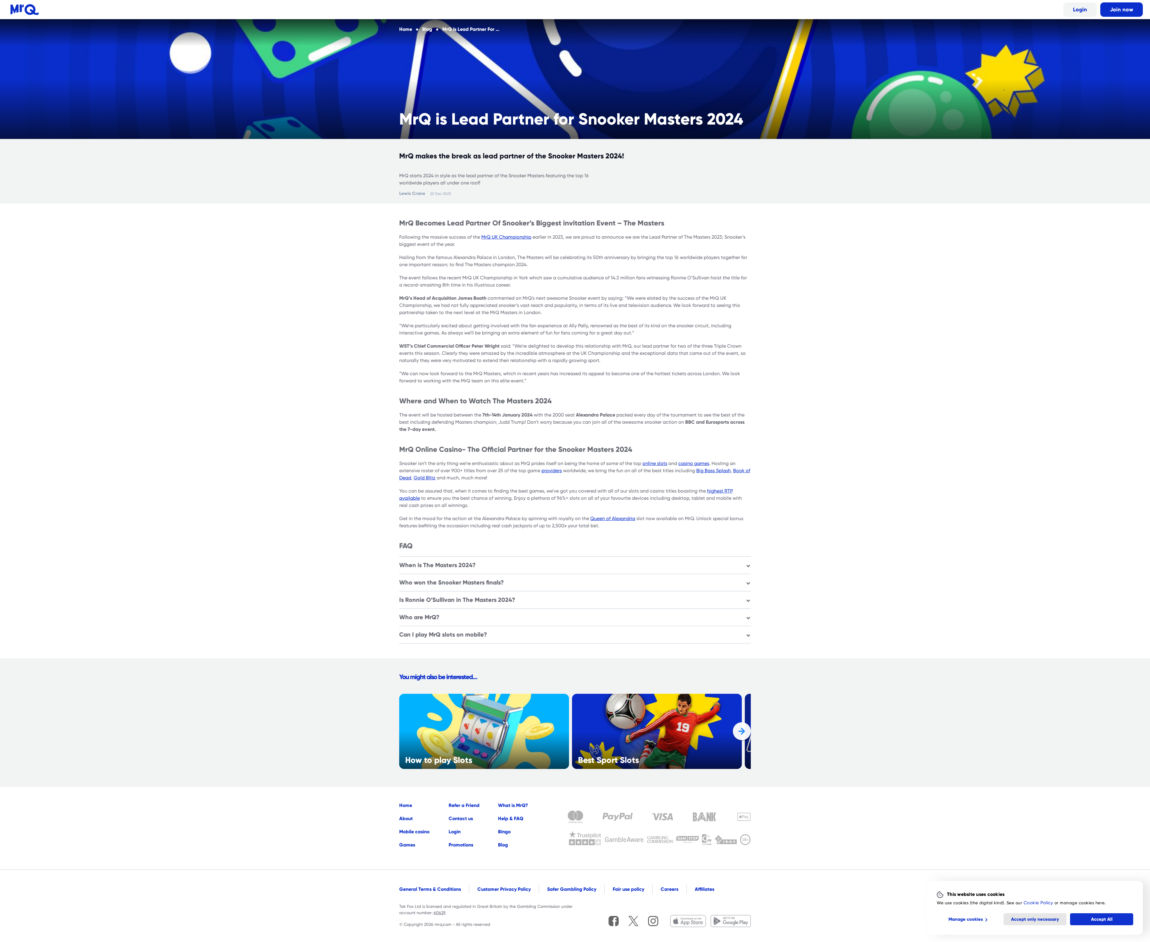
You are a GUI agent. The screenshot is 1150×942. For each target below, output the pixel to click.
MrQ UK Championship (506, 237)
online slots (654, 463)
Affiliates (704, 889)
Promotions (461, 845)
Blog (503, 845)
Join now (1121, 9)
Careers (669, 889)
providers (551, 470)
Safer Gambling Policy (571, 889)
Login (1080, 9)
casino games (693, 463)
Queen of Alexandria (612, 518)
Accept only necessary (1035, 919)
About (406, 818)
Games (407, 845)
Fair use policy (628, 889)
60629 (439, 912)
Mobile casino (414, 832)
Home (405, 805)
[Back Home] (24, 9)
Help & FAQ (510, 818)
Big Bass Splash (713, 470)
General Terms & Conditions (430, 889)
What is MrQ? (513, 805)
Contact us (461, 818)
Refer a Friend (464, 805)
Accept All (1102, 919)
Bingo (504, 832)
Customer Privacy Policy (504, 889)
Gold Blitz (424, 478)
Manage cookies (965, 919)
